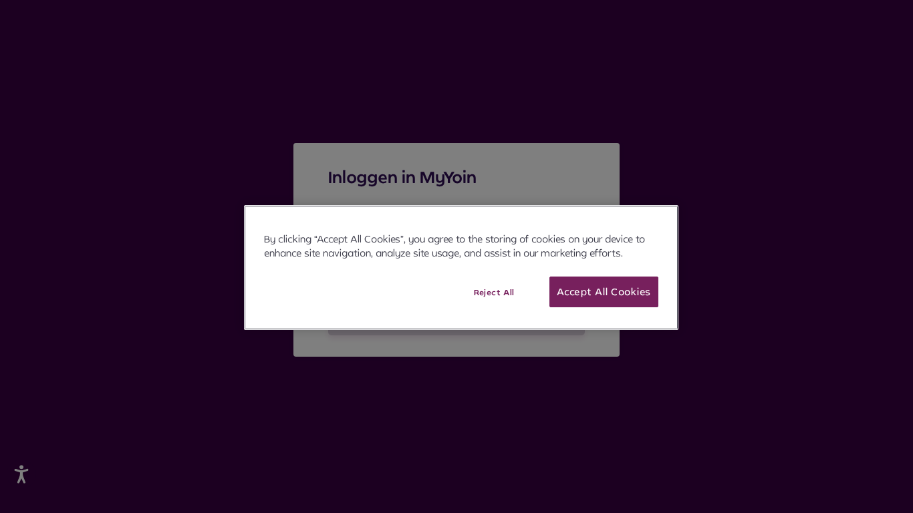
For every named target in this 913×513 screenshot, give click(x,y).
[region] (461, 267)
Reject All (494, 292)
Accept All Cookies (604, 291)
